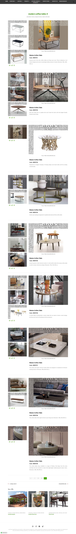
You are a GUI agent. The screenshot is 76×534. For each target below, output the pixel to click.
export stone (46, 1)
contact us (54, 1)
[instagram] (33, 526)
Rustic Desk (51, 514)
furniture (12, 1)
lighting (19, 1)
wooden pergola (11, 514)
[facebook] (36, 526)
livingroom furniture (38, 16)
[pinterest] (39, 526)
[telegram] (42, 526)
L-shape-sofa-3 (13, 483)
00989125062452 (63, 1)
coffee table (29, 16)
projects (26, 1)
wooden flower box (32, 514)
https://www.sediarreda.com (49, 51)
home (6, 1)
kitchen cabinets (36, 1)
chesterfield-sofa (62, 483)
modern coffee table (46, 16)
